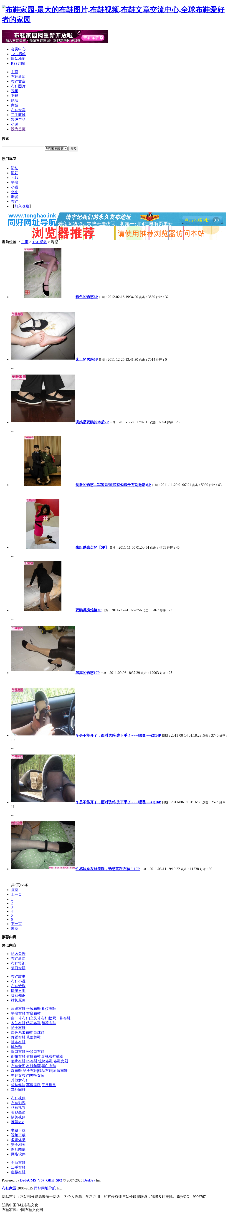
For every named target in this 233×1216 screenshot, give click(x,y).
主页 (14, 72)
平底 (14, 182)
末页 (14, 928)
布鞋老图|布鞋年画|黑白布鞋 (33, 1066)
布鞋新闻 (18, 77)
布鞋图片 (18, 86)
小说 (14, 124)
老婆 (14, 197)
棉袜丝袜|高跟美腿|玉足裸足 (33, 1085)
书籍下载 (18, 1130)
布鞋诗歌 (18, 986)
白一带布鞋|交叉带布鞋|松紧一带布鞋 (41, 1018)
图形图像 (18, 1149)
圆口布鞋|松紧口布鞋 (27, 1051)
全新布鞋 (18, 1162)
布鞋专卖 (18, 110)
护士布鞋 (18, 1028)
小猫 (14, 187)
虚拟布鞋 (18, 1172)
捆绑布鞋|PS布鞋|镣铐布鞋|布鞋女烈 (39, 1061)
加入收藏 (22, 206)
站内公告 (18, 954)
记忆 (14, 168)
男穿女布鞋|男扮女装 (27, 1075)
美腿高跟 (18, 1112)
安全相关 (18, 1145)
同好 (14, 173)
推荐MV (17, 1122)
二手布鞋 (18, 1167)
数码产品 (18, 119)
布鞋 (14, 201)
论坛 (14, 100)
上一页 (16, 894)
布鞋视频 (18, 1098)
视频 (14, 91)
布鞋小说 (18, 981)
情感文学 (18, 991)
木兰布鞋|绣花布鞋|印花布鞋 (33, 1023)
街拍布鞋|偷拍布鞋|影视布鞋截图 (37, 1056)
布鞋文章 (18, 81)
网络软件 (18, 1154)
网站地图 (18, 59)
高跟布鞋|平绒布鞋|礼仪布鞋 (33, 1009)
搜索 (73, 148)
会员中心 (18, 49)
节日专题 (18, 968)
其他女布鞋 (20, 1080)
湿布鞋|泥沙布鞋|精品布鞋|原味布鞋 (39, 1071)
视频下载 (18, 1135)
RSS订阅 (18, 63)
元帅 (14, 178)
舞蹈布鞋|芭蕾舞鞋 (26, 1037)
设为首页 (18, 129)
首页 (14, 890)
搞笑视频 (18, 1117)
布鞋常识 (18, 963)
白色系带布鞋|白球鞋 (27, 1032)
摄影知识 (18, 995)
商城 (14, 105)
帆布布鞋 (18, 1042)
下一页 (16, 924)
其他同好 (18, 1090)
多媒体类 (18, 1140)
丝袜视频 (18, 1108)
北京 (14, 192)
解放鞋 (16, 1047)
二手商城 (18, 115)
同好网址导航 (45, 1188)
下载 (14, 96)
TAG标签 (18, 54)
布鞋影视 (18, 1103)
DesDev (89, 1180)
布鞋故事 (18, 976)
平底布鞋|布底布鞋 (26, 1013)
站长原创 (18, 1000)
